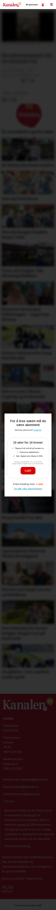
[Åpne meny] (51, 4)
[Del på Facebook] (23, 81)
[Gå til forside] (12, 4)
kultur (7, 93)
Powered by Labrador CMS (28, 905)
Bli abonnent (32, 5)
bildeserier (21, 93)
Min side (8, 887)
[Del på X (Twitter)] (28, 81)
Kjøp (28, 470)
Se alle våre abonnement (28, 488)
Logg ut (7, 890)
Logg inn (43, 4)
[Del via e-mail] (32, 81)
